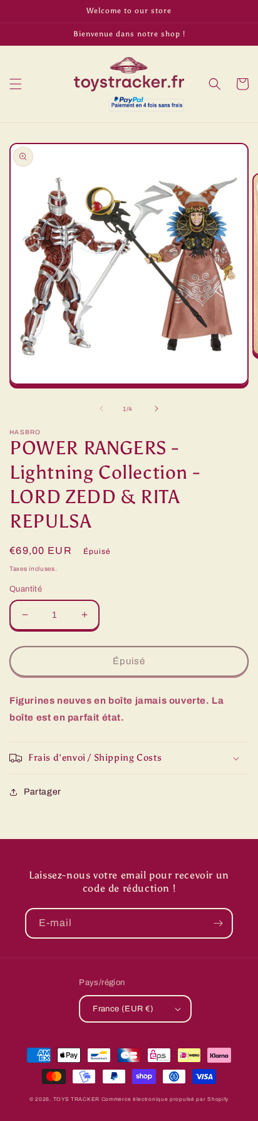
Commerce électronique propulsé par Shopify (165, 1099)
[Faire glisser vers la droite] (156, 408)
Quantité (25, 589)
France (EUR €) (123, 1008)
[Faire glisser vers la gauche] (101, 408)
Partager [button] (42, 791)
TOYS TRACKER (76, 1099)
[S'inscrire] (218, 923)
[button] (15, 84)
